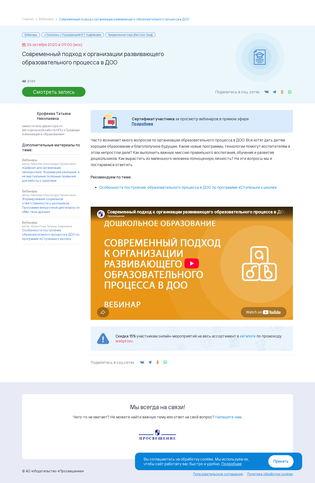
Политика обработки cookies (270, 474)
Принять (280, 461)
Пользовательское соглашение (218, 474)
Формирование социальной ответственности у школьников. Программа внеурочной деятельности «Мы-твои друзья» (51, 205)
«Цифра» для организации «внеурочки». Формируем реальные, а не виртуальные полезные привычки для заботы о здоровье (51, 174)
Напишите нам (228, 417)
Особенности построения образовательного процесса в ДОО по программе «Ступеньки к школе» (188, 187)
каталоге (248, 336)
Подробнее (142, 123)
